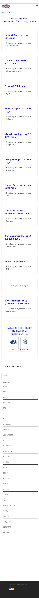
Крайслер (7, 424)
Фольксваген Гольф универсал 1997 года (17, 302)
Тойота (6, 494)
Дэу (4, 413)
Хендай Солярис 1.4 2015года (16, 36)
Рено (5, 473)
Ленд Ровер (8, 435)
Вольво (6, 402)
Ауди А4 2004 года (15, 86)
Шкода (6, 532)
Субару (6, 484)
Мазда (6, 440)
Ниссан (6, 457)
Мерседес (7, 446)
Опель (6, 462)
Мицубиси (7, 451)
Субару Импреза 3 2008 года (18, 161)
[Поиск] (35, 375)
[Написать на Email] (4, 2)
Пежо (5, 467)
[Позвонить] (1, 2)
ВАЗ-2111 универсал (16, 261)
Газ (4, 408)
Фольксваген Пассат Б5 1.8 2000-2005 (18, 237)
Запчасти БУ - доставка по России (20, 586)
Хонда (6, 516)
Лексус (6, 429)
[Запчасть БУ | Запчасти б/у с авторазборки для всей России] (5, 5)
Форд (5, 511)
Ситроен (7, 478)
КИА (4, 419)
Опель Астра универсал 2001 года (18, 186)
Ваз (4, 397)
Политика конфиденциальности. (18, 584)
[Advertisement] (19, 561)
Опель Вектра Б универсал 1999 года (17, 212)
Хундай (6, 522)
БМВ (5, 392)
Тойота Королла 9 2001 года (18, 110)
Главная (3, 12)
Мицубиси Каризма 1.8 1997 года (18, 135)
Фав (5, 500)
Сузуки (6, 489)
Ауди (5, 386)
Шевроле (7, 527)
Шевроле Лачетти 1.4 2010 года (17, 62)
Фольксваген (9, 505)
